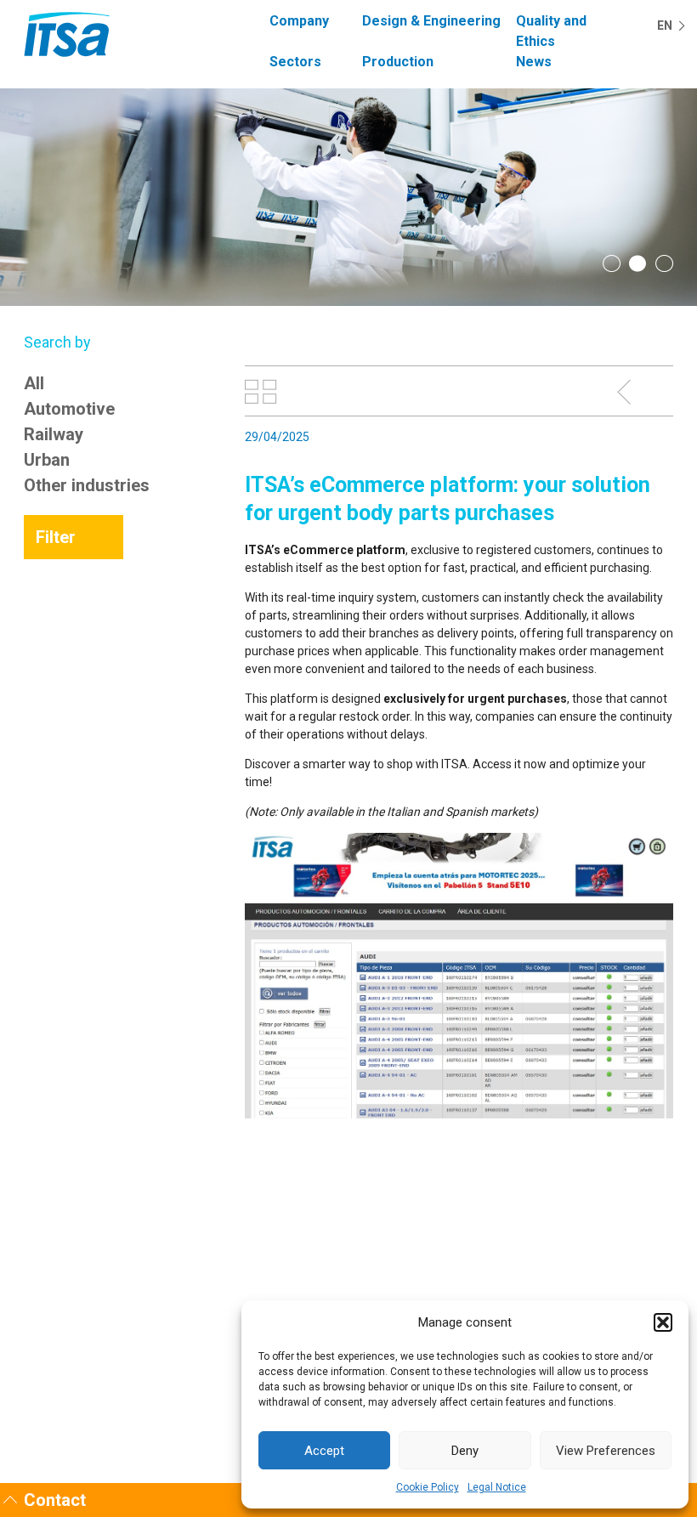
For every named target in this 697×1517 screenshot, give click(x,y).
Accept (324, 1450)
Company (299, 21)
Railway (53, 434)
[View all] (261, 392)
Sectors (295, 62)
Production (398, 62)
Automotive (69, 409)
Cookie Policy (427, 1487)
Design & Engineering (431, 21)
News (534, 62)
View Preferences (605, 1450)
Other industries (87, 485)
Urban (47, 460)
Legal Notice (497, 1487)
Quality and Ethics (551, 31)
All (34, 383)
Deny (465, 1450)
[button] (663, 1322)
